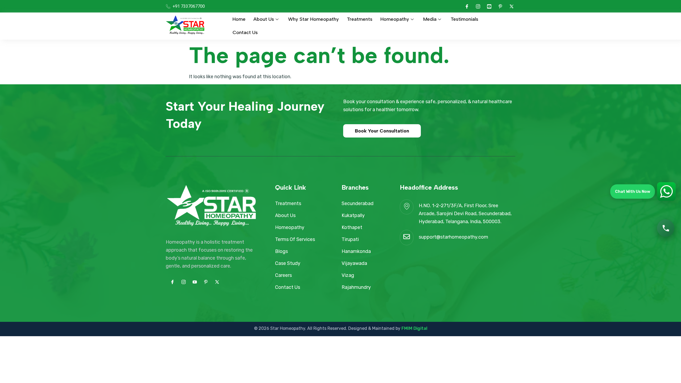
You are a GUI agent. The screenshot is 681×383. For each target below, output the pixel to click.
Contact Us (245, 32)
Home (239, 19)
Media (430, 19)
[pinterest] (500, 6)
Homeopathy (394, 19)
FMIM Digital (414, 328)
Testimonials (464, 19)
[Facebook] (467, 6)
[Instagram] (478, 6)
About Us (264, 19)
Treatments (359, 19)
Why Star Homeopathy (313, 19)
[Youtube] (489, 6)
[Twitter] (512, 6)
